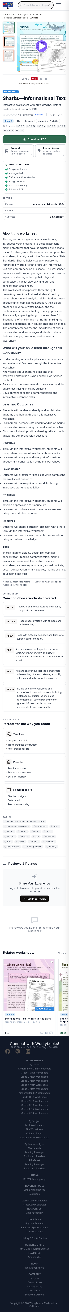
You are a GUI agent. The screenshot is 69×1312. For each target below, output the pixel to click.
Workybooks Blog (34, 1267)
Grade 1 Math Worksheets (34, 1072)
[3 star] (9, 114)
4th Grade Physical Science (34, 1248)
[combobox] (35, 5)
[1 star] (4, 114)
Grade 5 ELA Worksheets (34, 1113)
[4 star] (12, 114)
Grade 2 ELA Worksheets (34, 1101)
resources (41, 826)
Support (34, 1278)
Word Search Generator (34, 1200)
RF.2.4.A (11, 836)
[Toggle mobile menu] (58, 5)
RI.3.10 (10, 831)
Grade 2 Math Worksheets (34, 1076)
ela (37, 836)
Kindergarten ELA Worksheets (34, 1093)
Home (5, 14)
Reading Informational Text (30, 14)
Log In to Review (36, 898)
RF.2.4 (25, 836)
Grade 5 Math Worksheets (34, 1088)
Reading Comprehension (16, 18)
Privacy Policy (34, 1286)
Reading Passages (34, 1152)
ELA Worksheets (34, 1129)
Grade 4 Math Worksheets (34, 1084)
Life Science (34, 1219)
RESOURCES (34, 1208)
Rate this (39, 114)
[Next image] (62, 47)
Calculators (34, 1194)
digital (35, 841)
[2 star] (6, 114)
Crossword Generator (34, 1204)
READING (34, 1160)
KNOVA (34, 1175)
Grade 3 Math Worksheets (34, 1080)
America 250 (34, 1257)
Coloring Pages (34, 1133)
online (22, 841)
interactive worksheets (18, 826)
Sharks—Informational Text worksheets (25, 821)
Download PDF (37, 139)
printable (50, 841)
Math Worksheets (34, 1125)
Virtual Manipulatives (34, 1189)
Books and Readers (34, 1156)
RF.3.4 (24, 831)
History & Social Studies (34, 1238)
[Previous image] (21, 47)
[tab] (9, 28)
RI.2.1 (49, 831)
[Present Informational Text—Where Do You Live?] (41, 1033)
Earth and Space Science (34, 1227)
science (50, 836)
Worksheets (34, 1148)
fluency (52, 846)
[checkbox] (51, 1033)
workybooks (13, 846)
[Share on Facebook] (41, 79)
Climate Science (34, 1231)
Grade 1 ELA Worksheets (34, 1097)
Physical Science (34, 1223)
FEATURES (34, 1253)
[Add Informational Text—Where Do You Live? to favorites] (51, 962)
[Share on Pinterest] (34, 78)
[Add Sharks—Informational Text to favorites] (61, 27)
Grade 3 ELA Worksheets (34, 1105)
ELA (12, 14)
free (9, 841)
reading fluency (34, 846)
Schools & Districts (34, 1294)
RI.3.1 (56, 826)
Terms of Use (34, 1282)
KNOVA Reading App (34, 1179)
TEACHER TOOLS (34, 1185)
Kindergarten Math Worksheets (34, 1068)
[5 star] (15, 114)
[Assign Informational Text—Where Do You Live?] (46, 1033)
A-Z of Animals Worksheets (34, 1137)
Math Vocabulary (34, 1212)
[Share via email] (46, 79)
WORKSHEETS (34, 1060)
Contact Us (34, 1290)
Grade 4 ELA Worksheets (34, 1109)
